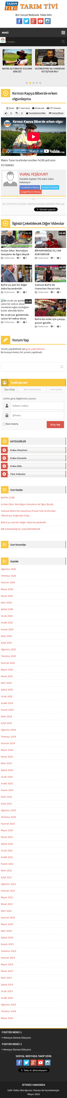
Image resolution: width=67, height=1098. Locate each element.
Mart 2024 (6, 763)
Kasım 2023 (7, 790)
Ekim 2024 (6, 716)
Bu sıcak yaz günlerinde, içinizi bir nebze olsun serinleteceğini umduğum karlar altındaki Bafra (15, 316)
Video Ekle (16, 466)
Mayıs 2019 (7, 964)
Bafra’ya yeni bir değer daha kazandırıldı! (14, 286)
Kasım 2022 (7, 863)
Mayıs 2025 (7, 669)
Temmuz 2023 (8, 817)
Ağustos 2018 (8, 1004)
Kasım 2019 (7, 944)
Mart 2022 (6, 910)
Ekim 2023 (6, 796)
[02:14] (16, 273)
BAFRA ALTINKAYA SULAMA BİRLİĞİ (17, 70)
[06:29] (50, 273)
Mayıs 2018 (7, 1018)
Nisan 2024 (7, 756)
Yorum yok (39, 108)
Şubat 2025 (7, 689)
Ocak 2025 (6, 696)
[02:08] (16, 305)
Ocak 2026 (6, 616)
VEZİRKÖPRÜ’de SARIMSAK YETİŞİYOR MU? (50, 70)
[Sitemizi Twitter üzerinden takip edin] (26, 21)
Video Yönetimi (18, 450)
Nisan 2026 (7, 596)
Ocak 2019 (6, 991)
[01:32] (16, 239)
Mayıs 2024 (7, 750)
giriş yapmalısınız (35, 349)
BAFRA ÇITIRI (8, 497)
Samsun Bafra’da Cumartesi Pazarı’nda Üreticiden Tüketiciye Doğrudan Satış (47, 286)
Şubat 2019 (7, 984)
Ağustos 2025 (8, 649)
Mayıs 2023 (7, 830)
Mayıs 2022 (7, 897)
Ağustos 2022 (8, 884)
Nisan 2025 (7, 676)
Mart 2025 (6, 683)
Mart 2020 (6, 930)
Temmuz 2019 (8, 951)
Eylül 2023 (6, 803)
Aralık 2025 (7, 622)
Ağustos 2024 (8, 729)
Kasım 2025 (7, 629)
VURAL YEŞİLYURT (34, 174)
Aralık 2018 (7, 997)
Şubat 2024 (7, 770)
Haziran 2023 (8, 823)
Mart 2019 (6, 977)
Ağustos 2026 (8, 569)
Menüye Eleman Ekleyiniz (17, 1037)
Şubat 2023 (7, 843)
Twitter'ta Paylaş (50, 187)
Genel (11, 108)
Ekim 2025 (6, 636)
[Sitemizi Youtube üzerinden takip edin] (41, 21)
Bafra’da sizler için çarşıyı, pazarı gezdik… (50, 320)
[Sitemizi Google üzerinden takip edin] (33, 21)
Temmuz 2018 (8, 1011)
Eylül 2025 (6, 642)
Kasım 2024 (7, 709)
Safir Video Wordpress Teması (24, 1090)
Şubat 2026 (7, 609)
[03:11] (50, 307)
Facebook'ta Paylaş (30, 187)
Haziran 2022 (8, 890)
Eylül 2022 (6, 877)
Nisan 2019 (7, 971)
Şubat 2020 (7, 937)
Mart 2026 (6, 602)
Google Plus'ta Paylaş (31, 191)
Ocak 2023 (6, 850)
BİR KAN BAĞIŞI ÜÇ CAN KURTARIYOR (48, 252)
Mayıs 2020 (7, 924)
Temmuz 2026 (8, 575)
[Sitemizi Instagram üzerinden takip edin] (48, 21)
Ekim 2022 (6, 870)
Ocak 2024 (6, 776)
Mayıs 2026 (7, 589)
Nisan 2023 (7, 837)
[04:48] (50, 239)
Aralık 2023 (7, 783)
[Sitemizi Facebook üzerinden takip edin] (19, 21)
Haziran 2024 (8, 743)
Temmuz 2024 (8, 736)
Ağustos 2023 (8, 810)
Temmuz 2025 (8, 656)
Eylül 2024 (6, 723)
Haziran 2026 (8, 582)
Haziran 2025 (8, 663)
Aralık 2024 (7, 703)
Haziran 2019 (8, 957)
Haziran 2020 (8, 917)
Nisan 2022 (7, 904)
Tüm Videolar (17, 474)
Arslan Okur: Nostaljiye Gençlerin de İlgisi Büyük (15, 252)
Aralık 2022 (7, 857)
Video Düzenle (18, 458)
